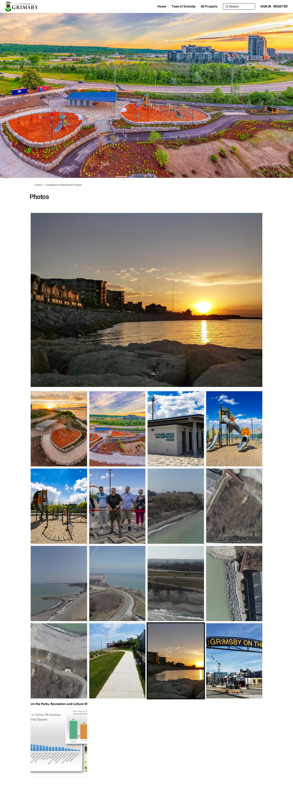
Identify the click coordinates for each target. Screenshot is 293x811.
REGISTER (280, 6)
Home (38, 184)
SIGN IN (265, 6)
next (248, 306)
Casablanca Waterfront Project (63, 184)
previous (41, 306)
